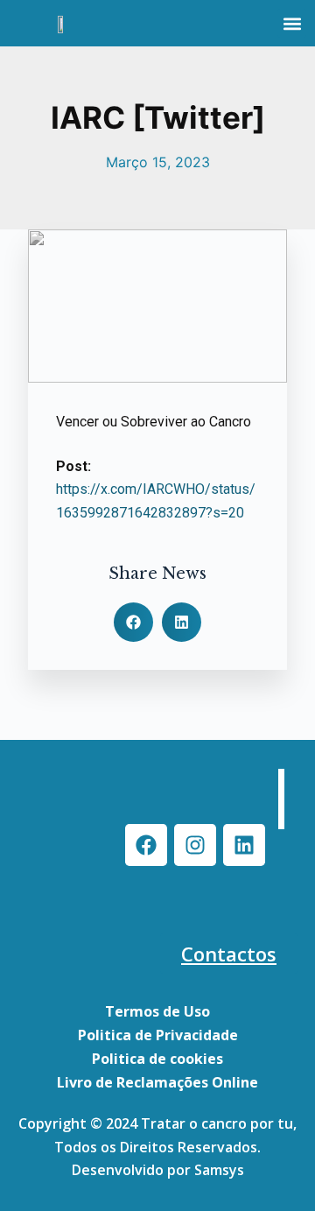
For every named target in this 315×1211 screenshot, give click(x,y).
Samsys (219, 1169)
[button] (291, 23)
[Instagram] (195, 845)
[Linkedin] (244, 845)
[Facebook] (146, 845)
